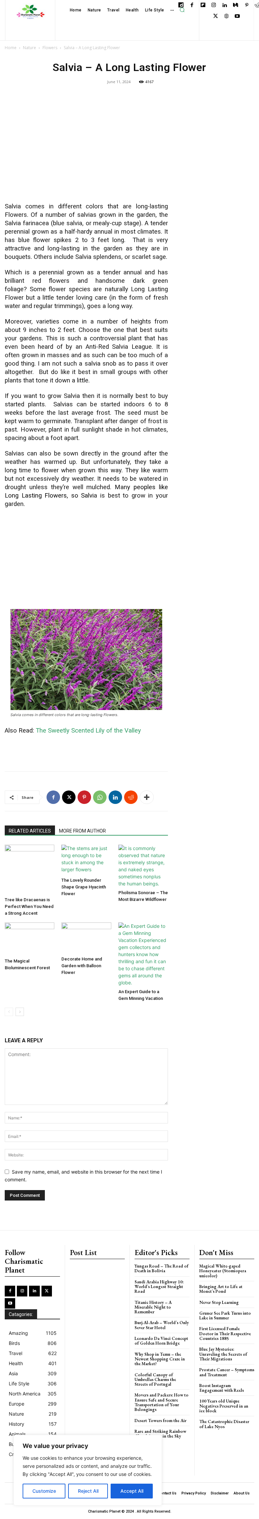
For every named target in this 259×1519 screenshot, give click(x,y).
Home (11, 47)
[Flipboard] (203, 5)
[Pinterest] (247, 5)
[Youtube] (237, 17)
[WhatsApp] (100, 797)
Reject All (88, 1491)
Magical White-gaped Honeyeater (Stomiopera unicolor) (222, 1271)
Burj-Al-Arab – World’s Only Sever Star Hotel (162, 1325)
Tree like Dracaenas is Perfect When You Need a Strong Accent (29, 906)
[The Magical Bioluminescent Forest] (29, 938)
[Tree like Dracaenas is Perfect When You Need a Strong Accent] (29, 869)
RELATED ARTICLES (30, 831)
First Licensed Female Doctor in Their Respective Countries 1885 (225, 1333)
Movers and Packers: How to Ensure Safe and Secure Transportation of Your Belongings (162, 1402)
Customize (44, 1491)
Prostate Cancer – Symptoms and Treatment (226, 1372)
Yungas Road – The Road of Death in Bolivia (162, 1268)
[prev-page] (9, 1012)
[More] (147, 797)
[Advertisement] (86, 148)
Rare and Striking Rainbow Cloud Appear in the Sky (160, 1433)
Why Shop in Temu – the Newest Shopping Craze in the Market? (160, 1359)
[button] (182, 10)
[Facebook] (192, 5)
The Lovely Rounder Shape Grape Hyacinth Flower (83, 887)
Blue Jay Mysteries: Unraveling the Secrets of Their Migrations (223, 1354)
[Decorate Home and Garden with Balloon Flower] (86, 937)
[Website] (226, 17)
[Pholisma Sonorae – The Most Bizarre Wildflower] (143, 866)
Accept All (131, 1491)
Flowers (49, 47)
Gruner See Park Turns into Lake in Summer (225, 1315)
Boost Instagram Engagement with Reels (221, 1388)
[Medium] (236, 5)
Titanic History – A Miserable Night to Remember (153, 1307)
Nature (29, 47)
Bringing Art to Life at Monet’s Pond (220, 1289)
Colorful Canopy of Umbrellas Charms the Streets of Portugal (155, 1379)
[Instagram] (214, 5)
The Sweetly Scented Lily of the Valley (88, 730)
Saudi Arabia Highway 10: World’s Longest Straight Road (159, 1286)
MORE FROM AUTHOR (82, 831)
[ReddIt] (131, 797)
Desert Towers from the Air (160, 1420)
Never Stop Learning (219, 1302)
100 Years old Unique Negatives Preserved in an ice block (223, 1406)
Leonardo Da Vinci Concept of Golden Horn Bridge (161, 1341)
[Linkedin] (225, 5)
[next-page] (20, 1012)
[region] (87, 1470)
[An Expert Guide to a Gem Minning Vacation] (143, 954)
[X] (216, 17)
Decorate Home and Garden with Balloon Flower (81, 965)
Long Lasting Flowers (36, 495)
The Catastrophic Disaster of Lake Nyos (224, 1424)
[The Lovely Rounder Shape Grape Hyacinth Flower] (86, 860)
